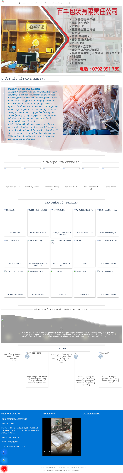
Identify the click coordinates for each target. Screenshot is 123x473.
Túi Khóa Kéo (15, 233)
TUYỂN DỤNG (59, 3)
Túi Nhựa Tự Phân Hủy (85, 233)
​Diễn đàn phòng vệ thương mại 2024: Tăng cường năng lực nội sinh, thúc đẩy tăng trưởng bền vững (86, 381)
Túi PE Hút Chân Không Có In (61, 264)
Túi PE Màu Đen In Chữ (38, 233)
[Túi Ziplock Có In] (38, 281)
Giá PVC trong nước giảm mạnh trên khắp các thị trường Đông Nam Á (110, 380)
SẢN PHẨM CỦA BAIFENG (61, 202)
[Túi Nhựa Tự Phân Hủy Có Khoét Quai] (61, 219)
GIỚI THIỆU (43, 3)
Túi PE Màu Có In (15, 263)
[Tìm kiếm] (19, 3)
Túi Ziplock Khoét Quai (108, 233)
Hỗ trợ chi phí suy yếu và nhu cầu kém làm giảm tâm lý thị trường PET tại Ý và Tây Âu (61, 357)
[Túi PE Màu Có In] (15, 250)
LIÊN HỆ (51, 3)
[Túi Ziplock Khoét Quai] (108, 219)
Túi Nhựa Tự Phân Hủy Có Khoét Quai (61, 233)
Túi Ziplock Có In (38, 294)
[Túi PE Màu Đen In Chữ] (38, 219)
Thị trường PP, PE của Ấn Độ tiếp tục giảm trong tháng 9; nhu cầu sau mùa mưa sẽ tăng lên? (37, 380)
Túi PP (85, 263)
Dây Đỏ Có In (84, 294)
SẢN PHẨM (34, 3)
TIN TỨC (68, 3)
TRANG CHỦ (26, 3)
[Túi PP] (84, 250)
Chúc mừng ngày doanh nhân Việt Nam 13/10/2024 (12, 356)
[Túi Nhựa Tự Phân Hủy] (84, 219)
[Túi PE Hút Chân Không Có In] (61, 250)
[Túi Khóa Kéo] (15, 219)
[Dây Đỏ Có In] (84, 281)
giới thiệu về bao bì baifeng (23, 78)
